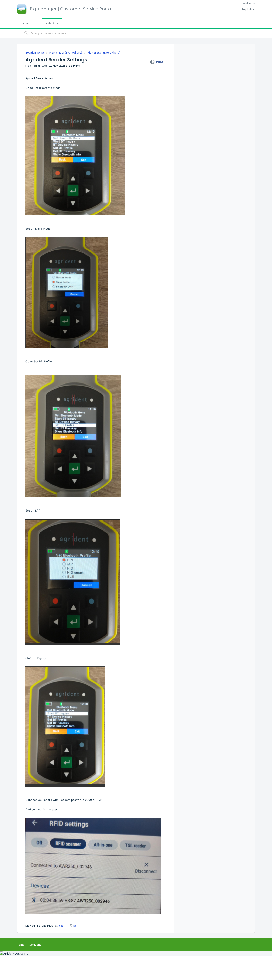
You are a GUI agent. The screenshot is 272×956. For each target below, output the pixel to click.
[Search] (26, 33)
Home (26, 23)
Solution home (35, 52)
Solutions (52, 23)
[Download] (128, 436)
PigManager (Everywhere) (65, 52)
